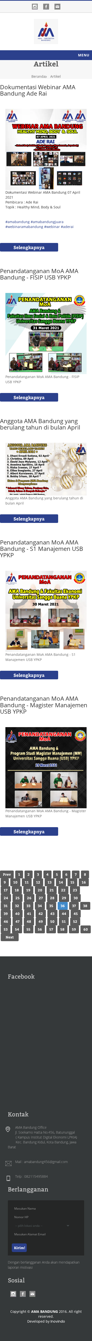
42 (41, 913)
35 (51, 905)
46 (6, 921)
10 (15, 882)
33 (28, 905)
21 (52, 890)
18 (17, 890)
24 (6, 898)
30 (76, 898)
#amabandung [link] (17, 221)
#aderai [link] (67, 226)
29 (64, 898)
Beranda (38, 76)
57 (51, 929)
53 (6, 929)
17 (5, 890)
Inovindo (58, 1321)
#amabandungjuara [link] (47, 221)
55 (28, 929)
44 (64, 913)
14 (61, 882)
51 (64, 921)
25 (17, 898)
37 (74, 905)
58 (62, 929)
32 (17, 905)
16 (84, 882)
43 (52, 913)
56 (40, 929)
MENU (84, 55)
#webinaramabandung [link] (24, 226)
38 (85, 905)
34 (40, 905)
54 (17, 929)
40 (17, 913)
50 (52, 921)
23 (75, 890)
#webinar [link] (52, 226)
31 (6, 905)
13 (50, 882)
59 (74, 929)
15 (72, 882)
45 (76, 913)
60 (85, 929)
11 (27, 882)
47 (17, 921)
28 (52, 898)
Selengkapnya (29, 247)
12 (38, 882)
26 (29, 898)
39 (6, 913)
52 (75, 921)
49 (41, 921)
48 (29, 921)
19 (28, 890)
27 (41, 898)
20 (40, 890)
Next (10, 937)
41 (29, 913)
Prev (7, 874)
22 (63, 890)
